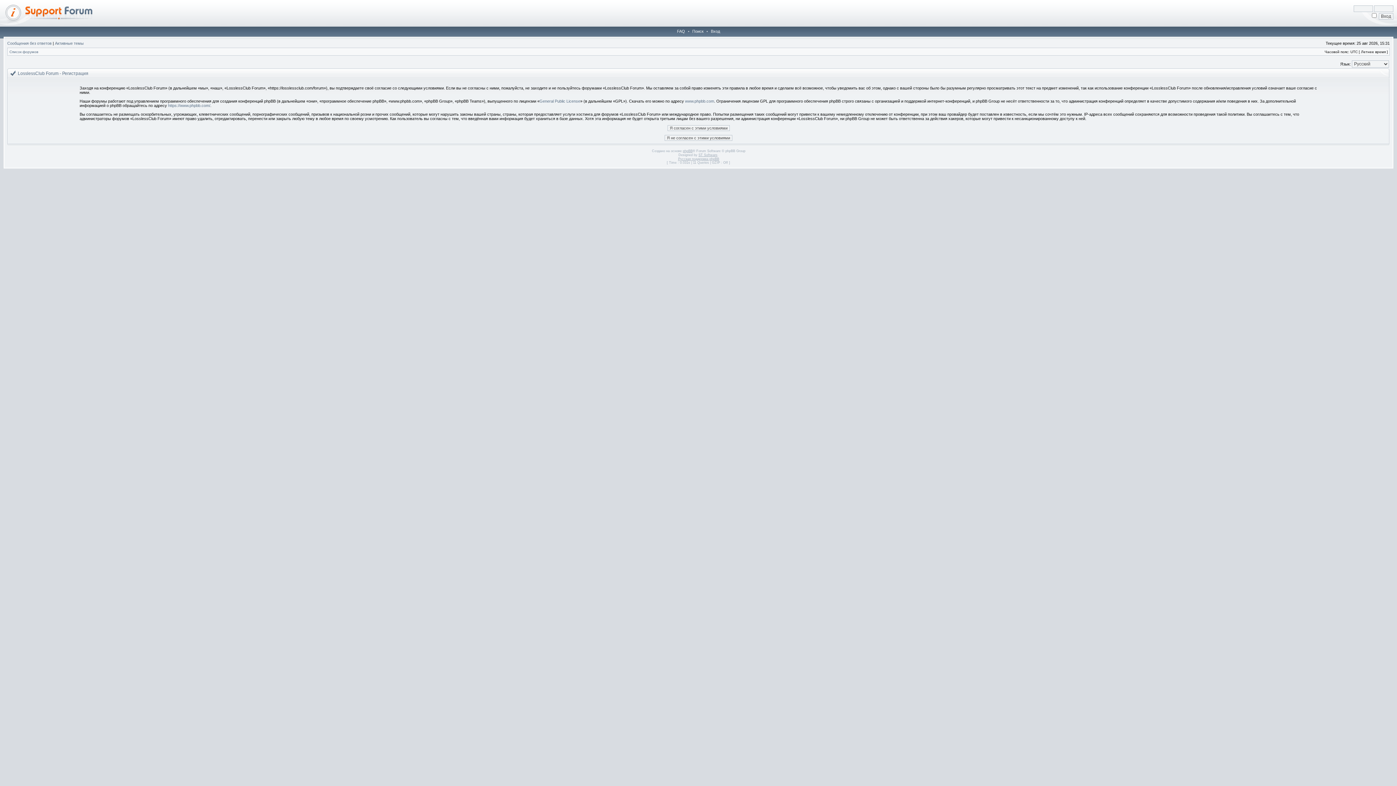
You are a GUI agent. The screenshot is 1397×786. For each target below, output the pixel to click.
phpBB (688, 151)
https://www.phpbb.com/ (189, 105)
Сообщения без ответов (29, 43)
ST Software (707, 155)
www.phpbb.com (699, 101)
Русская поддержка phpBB (698, 159)
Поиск (698, 31)
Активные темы (69, 43)
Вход (715, 31)
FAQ (681, 31)
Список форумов (23, 52)
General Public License (560, 101)
